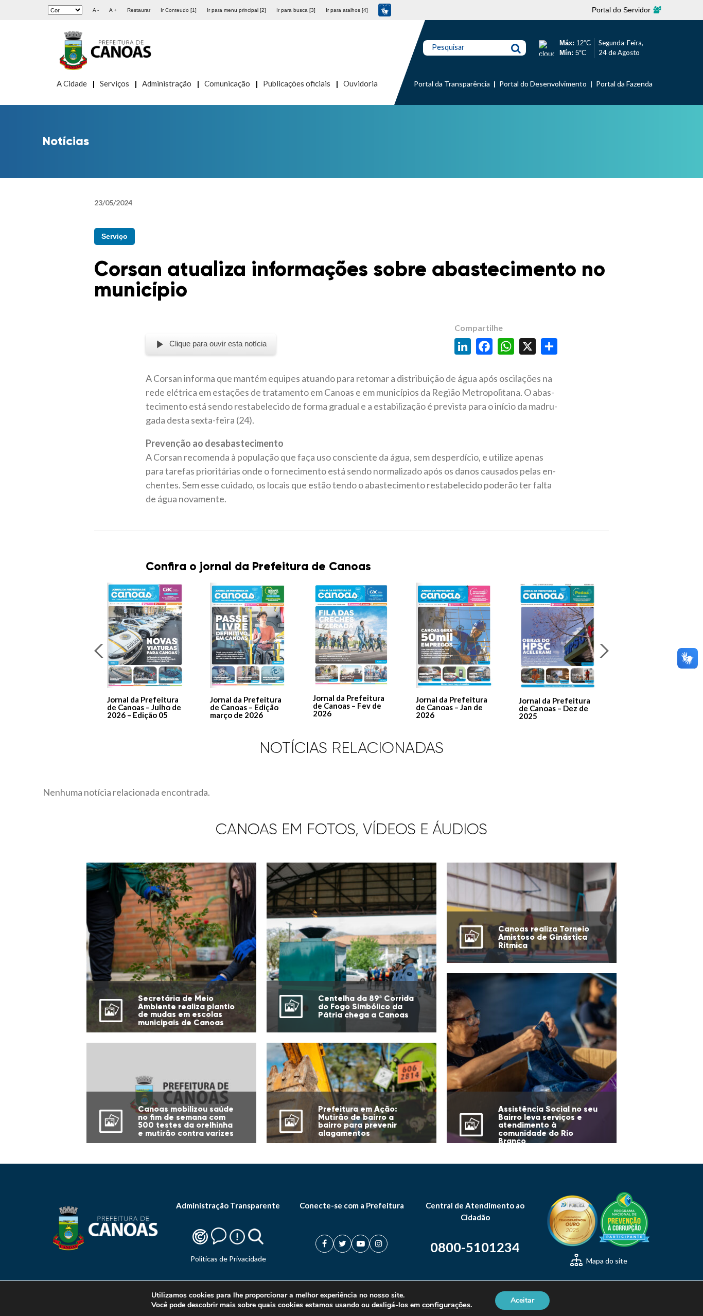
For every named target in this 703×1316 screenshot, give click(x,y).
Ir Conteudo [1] (179, 10)
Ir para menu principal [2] (236, 10)
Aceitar (522, 1300)
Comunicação (227, 83)
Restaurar (138, 10)
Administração (166, 83)
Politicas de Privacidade (228, 1258)
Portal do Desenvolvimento (543, 83)
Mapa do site (606, 1260)
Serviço (114, 236)
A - (96, 10)
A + (113, 10)
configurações (446, 1304)
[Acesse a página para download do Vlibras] (384, 10)
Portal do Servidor (622, 10)
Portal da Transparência (452, 83)
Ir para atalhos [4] (347, 10)
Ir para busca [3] (295, 10)
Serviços (114, 83)
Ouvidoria (360, 83)
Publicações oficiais (296, 83)
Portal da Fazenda (624, 83)
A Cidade (72, 83)
